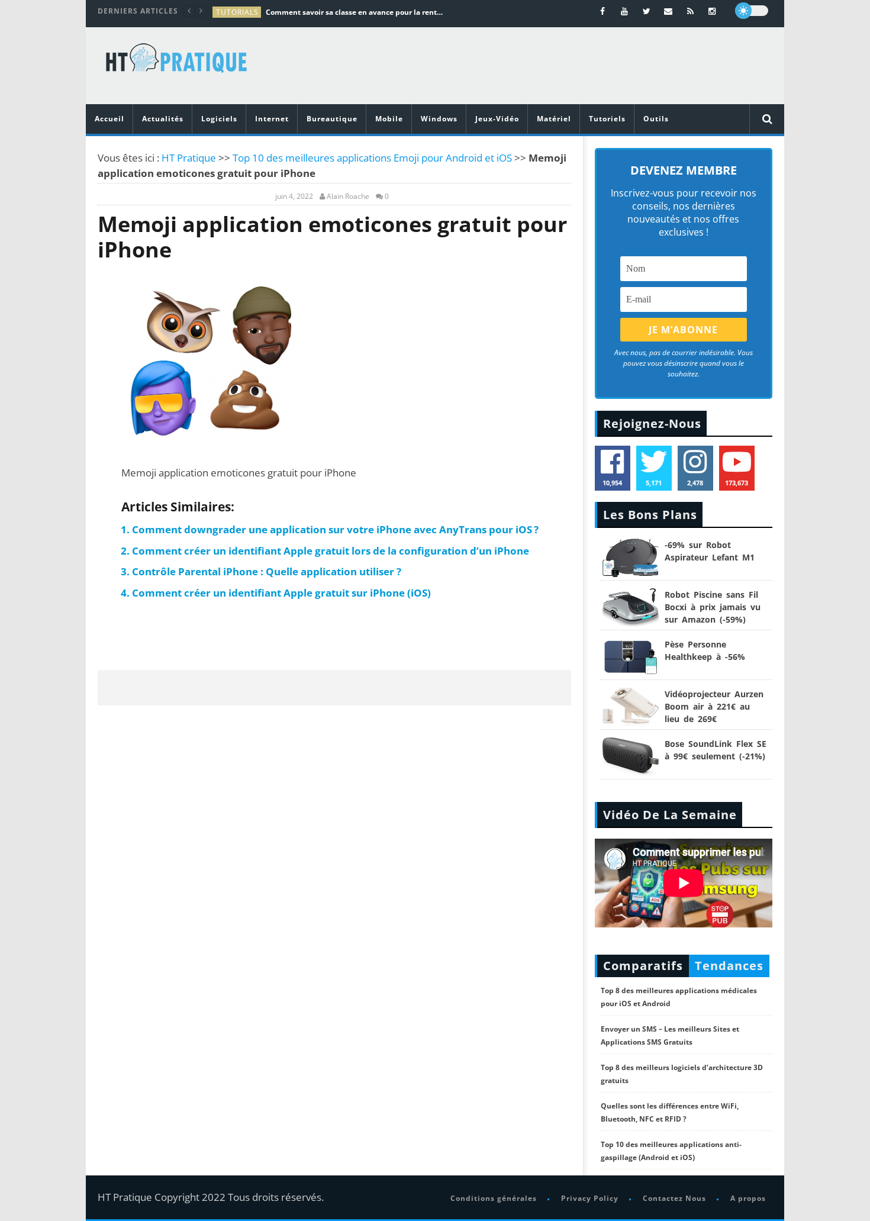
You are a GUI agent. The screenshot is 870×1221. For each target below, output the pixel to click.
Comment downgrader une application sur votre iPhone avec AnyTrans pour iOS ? (335, 529)
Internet (272, 119)
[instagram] (712, 11)
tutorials (237, 12)
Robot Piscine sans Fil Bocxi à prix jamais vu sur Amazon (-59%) (713, 607)
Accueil (109, 119)
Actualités (162, 119)
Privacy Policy (589, 1198)
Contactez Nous (674, 1198)
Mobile (389, 119)
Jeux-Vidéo (497, 119)
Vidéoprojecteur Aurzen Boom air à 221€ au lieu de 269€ (714, 706)
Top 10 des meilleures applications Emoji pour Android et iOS (372, 158)
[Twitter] (647, 11)
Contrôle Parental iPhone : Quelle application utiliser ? (266, 571)
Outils (656, 119)
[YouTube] (625, 11)
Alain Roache (348, 196)
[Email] (668, 11)
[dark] (751, 10)
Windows (439, 119)
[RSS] (690, 11)
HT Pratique (189, 158)
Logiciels (219, 119)
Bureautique (332, 119)
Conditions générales (493, 1198)
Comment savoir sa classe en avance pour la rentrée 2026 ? (354, 12)
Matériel (554, 119)
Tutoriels (607, 119)
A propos (748, 1198)
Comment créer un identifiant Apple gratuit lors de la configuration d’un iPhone (330, 551)
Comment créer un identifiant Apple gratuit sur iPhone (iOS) (281, 593)
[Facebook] (603, 11)
